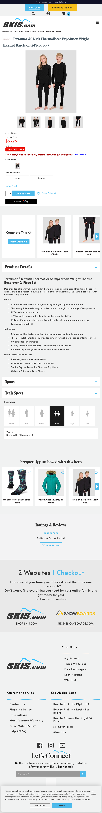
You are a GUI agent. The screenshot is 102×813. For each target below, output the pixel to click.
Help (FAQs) (18, 731)
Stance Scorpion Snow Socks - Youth (17, 501)
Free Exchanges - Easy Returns (51, 2)
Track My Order (75, 663)
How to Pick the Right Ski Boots (71, 711)
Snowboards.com (62, 7)
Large (17, 178)
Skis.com (34, 7)
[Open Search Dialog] (33, 13)
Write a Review (51, 545)
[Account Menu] (48, 13)
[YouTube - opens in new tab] (62, 745)
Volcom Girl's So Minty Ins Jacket (50, 501)
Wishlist (70, 680)
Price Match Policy (23, 725)
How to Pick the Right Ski (71, 704)
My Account (72, 658)
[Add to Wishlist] (38, 193)
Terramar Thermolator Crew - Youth (54, 253)
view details (80, 154)
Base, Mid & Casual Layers (24, 31)
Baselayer (40, 31)
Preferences (40, 805)
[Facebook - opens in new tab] (39, 745)
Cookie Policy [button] (32, 799)
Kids (10, 31)
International (19, 714)
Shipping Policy (21, 709)
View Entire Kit (49, 193)
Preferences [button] (86, 799)
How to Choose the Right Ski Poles (73, 720)
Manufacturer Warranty (26, 720)
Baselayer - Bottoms (54, 31)
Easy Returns (73, 674)
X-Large (41, 178)
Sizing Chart (11, 186)
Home (4, 31)
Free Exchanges (75, 669)
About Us (59, 732)
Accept (62, 805)
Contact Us (17, 704)
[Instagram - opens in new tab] (51, 745)
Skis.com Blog (63, 726)
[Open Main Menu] (85, 22)
